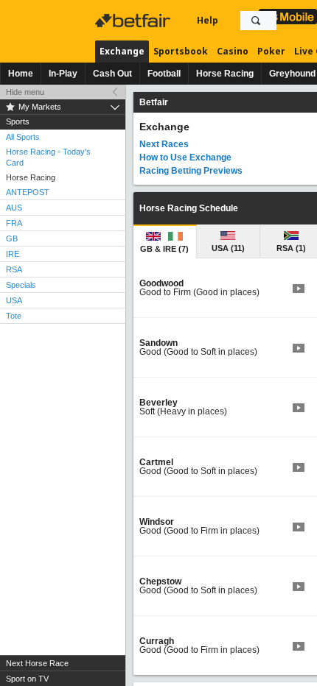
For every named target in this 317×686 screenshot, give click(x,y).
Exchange (122, 51)
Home (20, 73)
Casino (232, 51)
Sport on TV (27, 678)
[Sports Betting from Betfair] (288, 16)
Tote (13, 315)
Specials (21, 284)
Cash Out (112, 73)
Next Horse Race (37, 663)
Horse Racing (225, 73)
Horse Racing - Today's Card (48, 157)
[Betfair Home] (134, 20)
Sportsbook (180, 51)
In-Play (63, 73)
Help (207, 20)
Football (164, 73)
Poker (271, 51)
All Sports (23, 136)
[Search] (255, 20)
